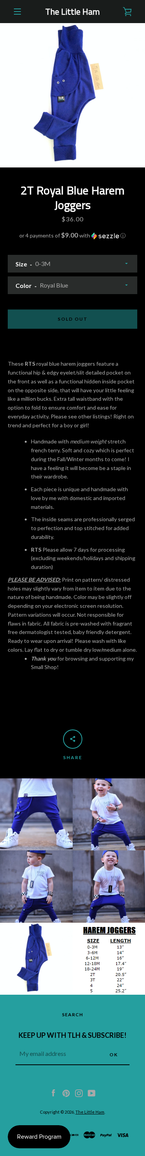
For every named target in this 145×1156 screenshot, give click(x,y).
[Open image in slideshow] (72, 95)
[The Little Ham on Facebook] (53, 1092)
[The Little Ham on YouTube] (92, 1092)
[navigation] (17, 11)
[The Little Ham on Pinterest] (66, 1092)
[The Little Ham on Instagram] (79, 1092)
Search (72, 1014)
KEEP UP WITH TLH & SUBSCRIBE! (72, 1035)
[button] (72, 235)
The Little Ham (72, 12)
